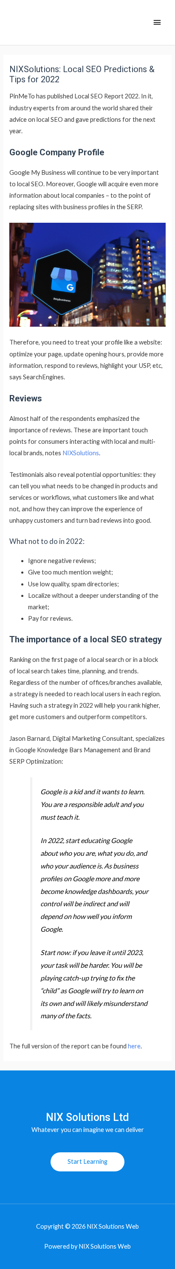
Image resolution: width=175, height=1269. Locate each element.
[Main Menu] (157, 22)
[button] (87, 1161)
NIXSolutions (80, 453)
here (134, 1046)
